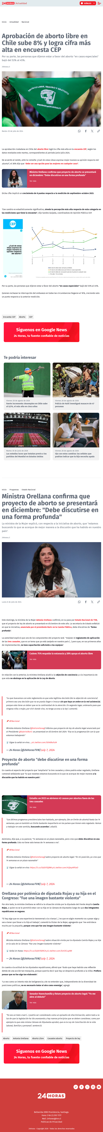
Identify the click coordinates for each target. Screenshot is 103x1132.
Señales (87, 3)
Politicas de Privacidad (51, 1121)
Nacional (25, 21)
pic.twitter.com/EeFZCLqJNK (59, 950)
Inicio (4, 21)
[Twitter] (92, 131)
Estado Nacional (28, 489)
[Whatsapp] (79, 131)
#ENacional (14, 721)
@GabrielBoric (25, 731)
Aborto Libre (38, 1038)
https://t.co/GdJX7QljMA (41, 867)
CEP (30, 316)
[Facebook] (85, 131)
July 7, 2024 (48, 750)
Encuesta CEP (9, 316)
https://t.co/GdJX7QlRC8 (35, 950)
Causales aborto (54, 1038)
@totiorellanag (37, 728)
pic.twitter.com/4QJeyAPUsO (65, 867)
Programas (14, 489)
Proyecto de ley (73, 1038)
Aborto (22, 316)
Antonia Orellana (21, 1038)
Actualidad (14, 21)
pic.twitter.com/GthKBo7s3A (44, 742)
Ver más (33, 181)
